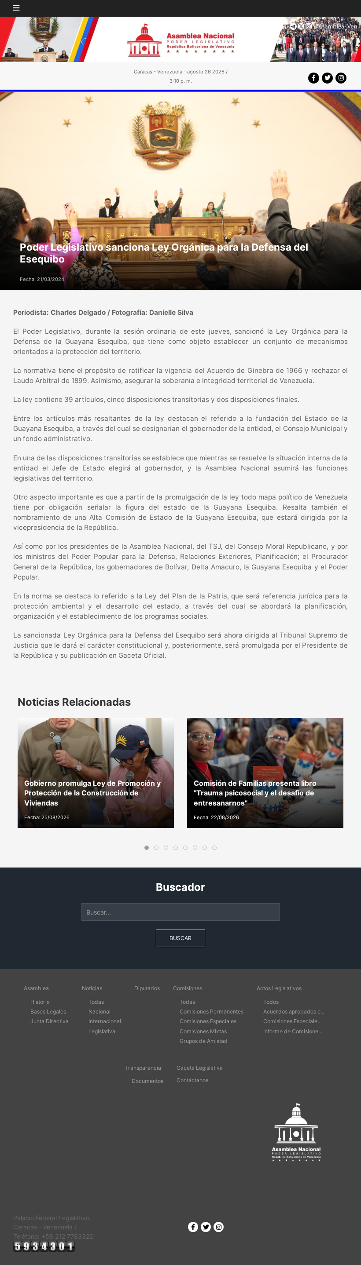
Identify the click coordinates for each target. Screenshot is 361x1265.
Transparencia (143, 1067)
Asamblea (36, 988)
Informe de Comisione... (292, 1031)
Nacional (99, 1011)
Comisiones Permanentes (211, 1011)
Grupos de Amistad (204, 1041)
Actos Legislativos (279, 988)
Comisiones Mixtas (203, 1031)
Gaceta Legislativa (200, 1067)
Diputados (147, 988)
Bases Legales (48, 1011)
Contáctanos (192, 1080)
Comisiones (187, 988)
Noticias (92, 988)
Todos (271, 1002)
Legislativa (101, 1031)
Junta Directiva (49, 1021)
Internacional (104, 1021)
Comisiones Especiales (208, 1021)
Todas (96, 1002)
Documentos (147, 1081)
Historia (40, 1002)
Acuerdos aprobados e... (293, 1011)
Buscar (180, 938)
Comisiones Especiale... (292, 1021)
